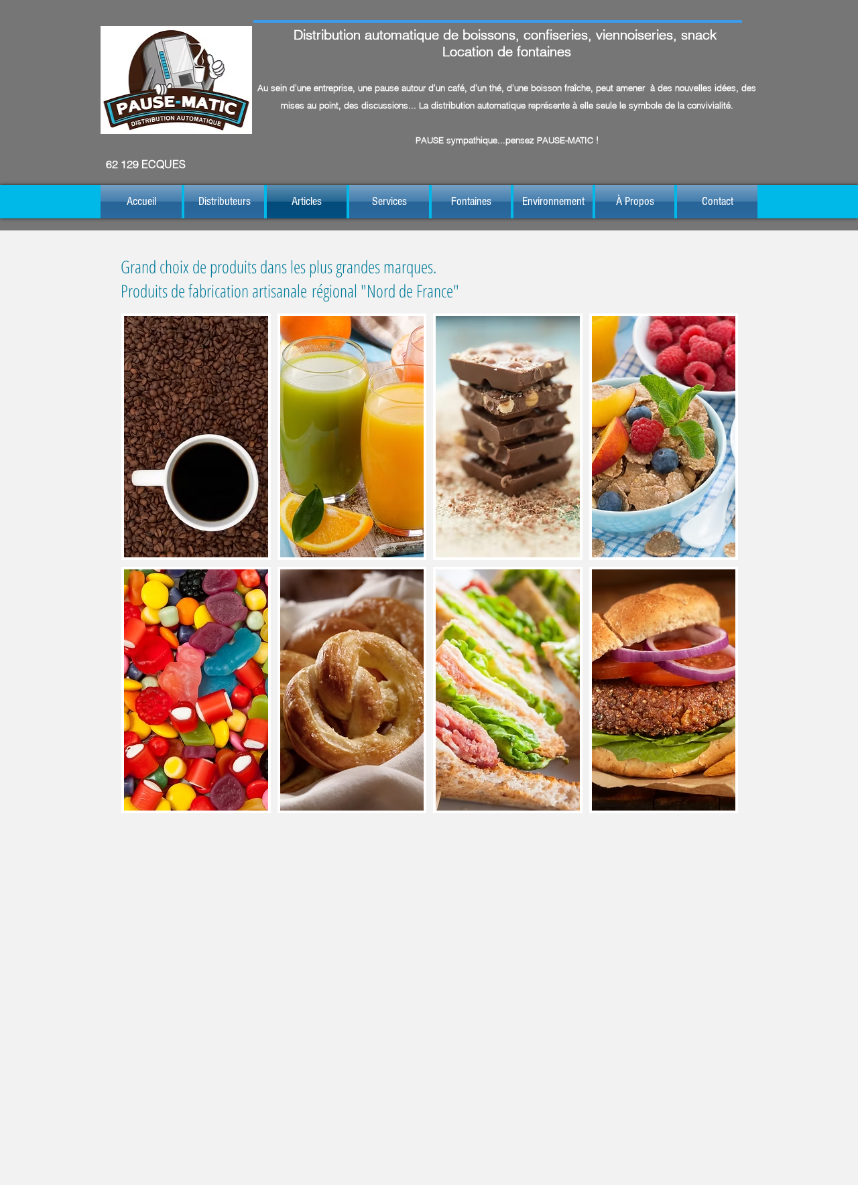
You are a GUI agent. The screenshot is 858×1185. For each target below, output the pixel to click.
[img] (196, 436)
